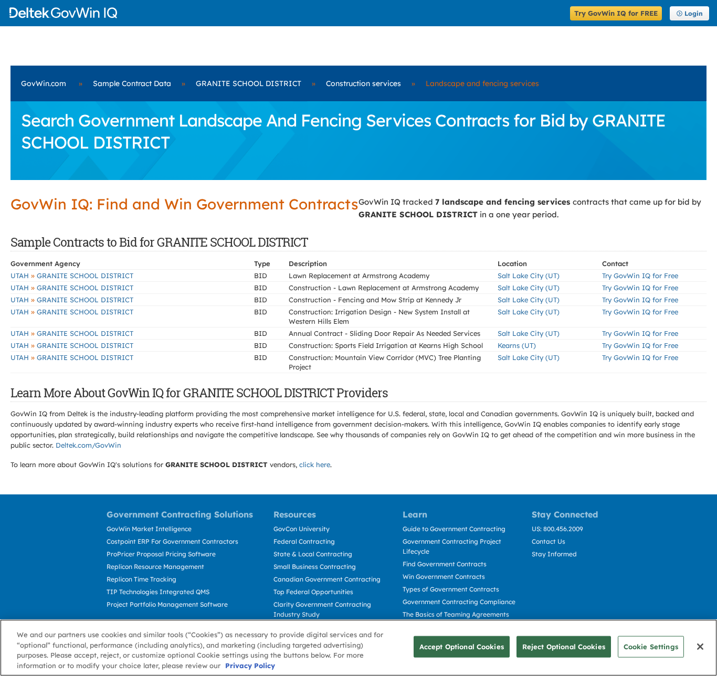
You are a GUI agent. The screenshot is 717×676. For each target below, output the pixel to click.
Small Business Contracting (314, 567)
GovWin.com (43, 83)
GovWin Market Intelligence (149, 529)
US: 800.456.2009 (557, 529)
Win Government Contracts (444, 576)
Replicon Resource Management (155, 567)
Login (693, 13)
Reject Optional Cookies (563, 646)
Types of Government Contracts (451, 589)
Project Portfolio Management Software (167, 604)
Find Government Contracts (445, 564)
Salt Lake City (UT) (529, 275)
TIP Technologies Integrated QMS (158, 592)
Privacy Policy (250, 665)
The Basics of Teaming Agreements (456, 614)
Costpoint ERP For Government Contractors (172, 541)
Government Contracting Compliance (459, 602)
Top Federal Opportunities (313, 592)
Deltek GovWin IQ (286, 12)
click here (314, 464)
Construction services (363, 83)
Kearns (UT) (517, 345)
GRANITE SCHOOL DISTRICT (248, 83)
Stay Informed (554, 554)
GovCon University (301, 529)
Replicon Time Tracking (141, 579)
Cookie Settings (651, 646)
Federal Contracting (304, 541)
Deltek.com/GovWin (88, 445)
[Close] (700, 646)
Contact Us (548, 541)
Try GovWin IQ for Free (640, 275)
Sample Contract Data (132, 83)
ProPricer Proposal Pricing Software (161, 554)
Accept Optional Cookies (461, 646)
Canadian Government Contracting (327, 579)
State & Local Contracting (312, 554)
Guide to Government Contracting (454, 529)
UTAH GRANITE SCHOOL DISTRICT (71, 275)
